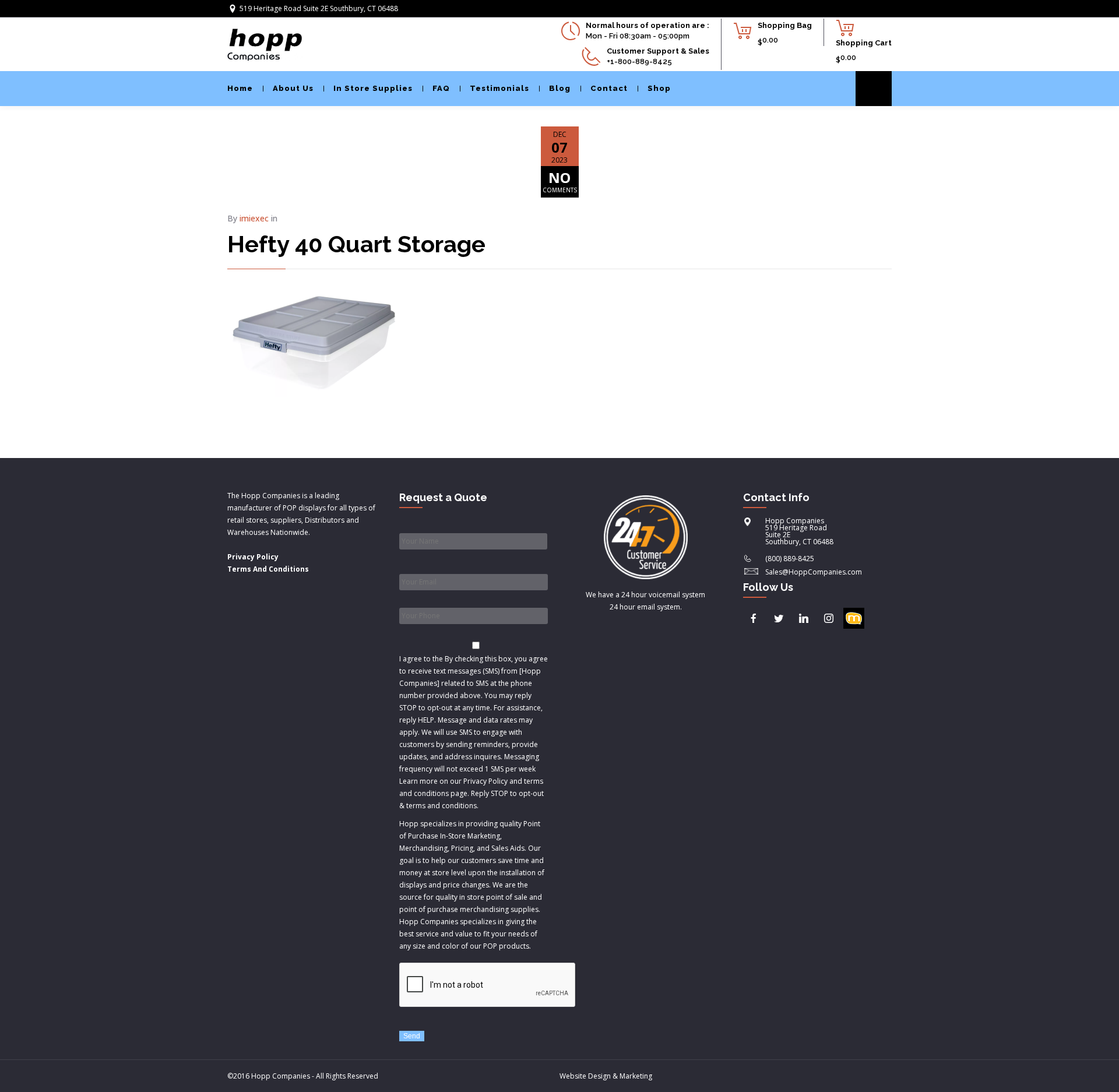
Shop (659, 88)
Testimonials (499, 88)
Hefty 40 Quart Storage (356, 244)
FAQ (441, 88)
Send (411, 1036)
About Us (293, 88)
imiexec (254, 218)
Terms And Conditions (268, 569)
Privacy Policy (253, 557)
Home (240, 88)
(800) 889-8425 (789, 558)
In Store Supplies (373, 88)
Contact (609, 88)
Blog (560, 88)
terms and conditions (441, 806)
